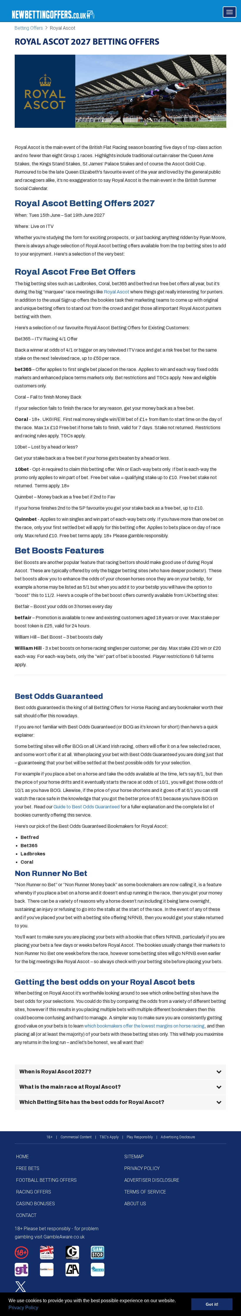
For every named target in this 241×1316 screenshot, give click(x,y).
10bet (22, 469)
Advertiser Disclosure (151, 1180)
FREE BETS (27, 1168)
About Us (135, 1203)
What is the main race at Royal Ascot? (70, 1087)
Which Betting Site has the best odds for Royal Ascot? (91, 1102)
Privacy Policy (23, 1307)
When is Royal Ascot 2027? (55, 1072)
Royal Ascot (116, 291)
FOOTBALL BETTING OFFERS (46, 1180)
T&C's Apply (109, 1137)
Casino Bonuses (35, 1203)
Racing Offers (33, 1192)
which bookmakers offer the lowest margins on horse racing (144, 1025)
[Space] (27, 1252)
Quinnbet (26, 519)
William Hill (28, 648)
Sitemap (134, 1156)
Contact (26, 1215)
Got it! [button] (212, 1304)
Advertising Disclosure (178, 1137)
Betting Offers (29, 28)
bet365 (23, 369)
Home (22, 1156)
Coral (21, 419)
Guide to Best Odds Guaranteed (86, 806)
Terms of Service (145, 1192)
